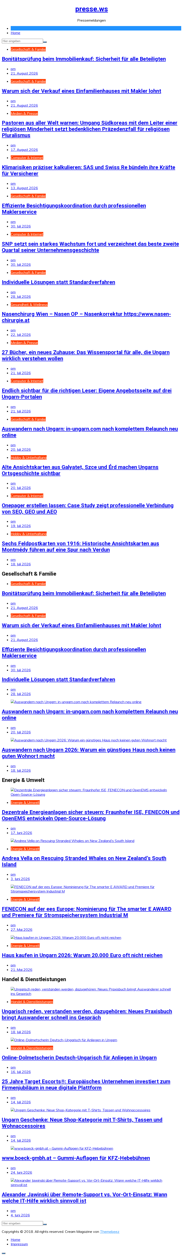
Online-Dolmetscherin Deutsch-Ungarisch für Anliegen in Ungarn (79, 1058)
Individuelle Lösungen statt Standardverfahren (58, 282)
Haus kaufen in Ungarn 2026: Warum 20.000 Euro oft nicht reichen (82, 955)
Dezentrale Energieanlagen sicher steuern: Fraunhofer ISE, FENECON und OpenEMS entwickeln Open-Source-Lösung (91, 815)
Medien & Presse (24, 113)
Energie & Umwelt (25, 802)
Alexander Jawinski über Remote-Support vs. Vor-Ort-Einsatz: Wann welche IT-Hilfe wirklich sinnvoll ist (84, 1197)
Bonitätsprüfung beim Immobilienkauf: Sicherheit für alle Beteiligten (84, 59)
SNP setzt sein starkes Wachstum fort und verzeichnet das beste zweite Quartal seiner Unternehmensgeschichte (90, 247)
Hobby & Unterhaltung (29, 457)
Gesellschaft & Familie (28, 49)
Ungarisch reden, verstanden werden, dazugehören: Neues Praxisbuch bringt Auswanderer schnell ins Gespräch (87, 1014)
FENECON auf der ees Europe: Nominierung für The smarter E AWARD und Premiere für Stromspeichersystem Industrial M (86, 912)
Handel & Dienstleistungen (32, 1001)
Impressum (19, 1244)
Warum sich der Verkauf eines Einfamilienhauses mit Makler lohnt (81, 91)
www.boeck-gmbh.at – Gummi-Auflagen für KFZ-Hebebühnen (76, 1158)
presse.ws (91, 9)
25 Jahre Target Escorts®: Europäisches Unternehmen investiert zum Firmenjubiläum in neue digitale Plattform (86, 1084)
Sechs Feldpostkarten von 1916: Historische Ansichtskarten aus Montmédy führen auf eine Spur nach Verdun (80, 546)
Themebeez (109, 1231)
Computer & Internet (27, 157)
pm (13, 69)
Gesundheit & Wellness (29, 304)
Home (15, 32)
